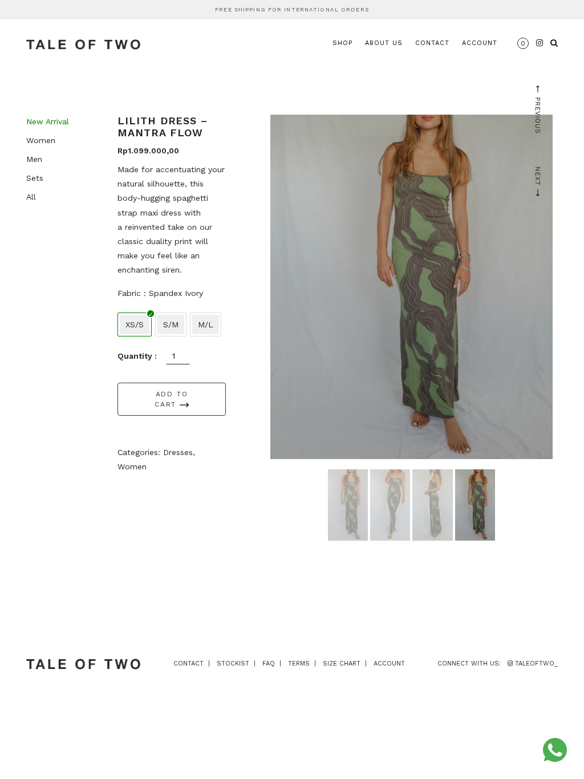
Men (34, 159)
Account (479, 43)
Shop (342, 43)
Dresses (178, 452)
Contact (432, 43)
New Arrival (47, 121)
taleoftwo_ (535, 663)
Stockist (233, 663)
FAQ (268, 663)
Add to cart (171, 399)
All (31, 196)
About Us (384, 43)
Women (40, 140)
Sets (34, 177)
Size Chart (341, 663)
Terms (299, 663)
